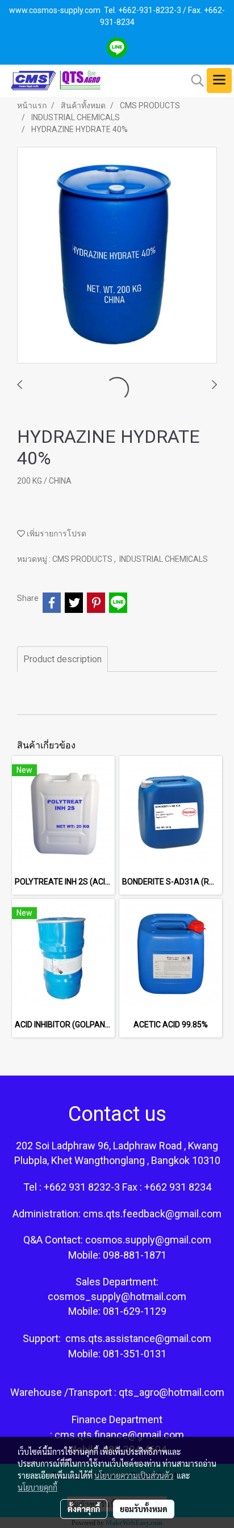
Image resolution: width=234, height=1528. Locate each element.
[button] (193, 80)
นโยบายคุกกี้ (37, 1487)
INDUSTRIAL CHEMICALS (163, 559)
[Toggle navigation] (219, 80)
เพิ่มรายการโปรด (55, 533)
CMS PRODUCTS (83, 559)
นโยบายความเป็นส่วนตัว (133, 1475)
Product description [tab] (62, 659)
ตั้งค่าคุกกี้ (84, 1509)
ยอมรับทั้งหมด (144, 1509)
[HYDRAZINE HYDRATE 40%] (117, 255)
